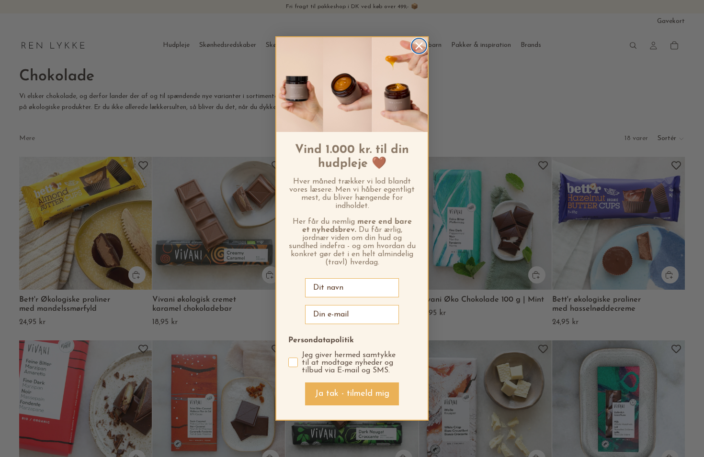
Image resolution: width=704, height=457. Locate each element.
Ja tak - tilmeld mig (352, 394)
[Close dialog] (419, 46)
